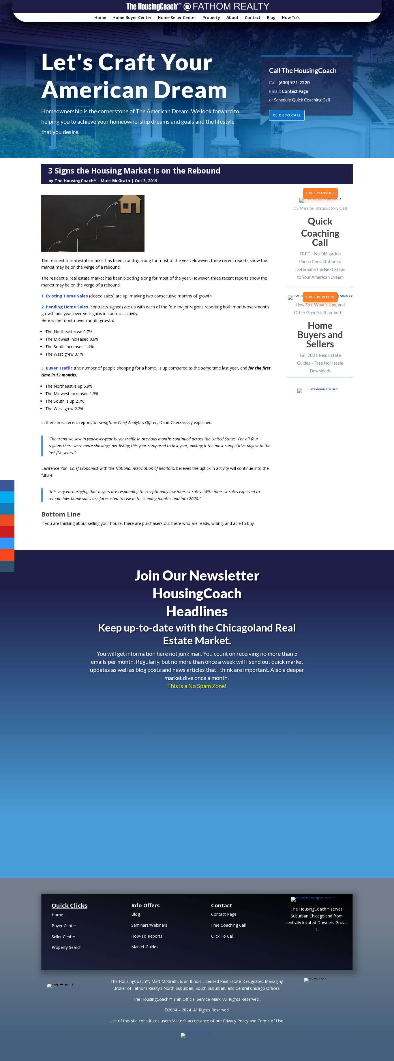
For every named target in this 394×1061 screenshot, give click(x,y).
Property (211, 18)
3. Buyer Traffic (57, 368)
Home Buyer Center (131, 18)
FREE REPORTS (320, 297)
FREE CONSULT (320, 193)
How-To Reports (146, 936)
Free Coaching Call (228, 925)
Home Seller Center (177, 18)
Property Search (67, 947)
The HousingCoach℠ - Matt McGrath (92, 180)
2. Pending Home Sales (64, 307)
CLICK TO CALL (287, 115)
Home (100, 18)
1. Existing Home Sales (64, 296)
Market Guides (144, 946)
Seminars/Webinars (149, 925)
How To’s (291, 18)
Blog (271, 18)
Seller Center (63, 936)
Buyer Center (64, 925)
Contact (252, 18)
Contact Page (224, 914)
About (232, 18)
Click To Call (222, 936)
